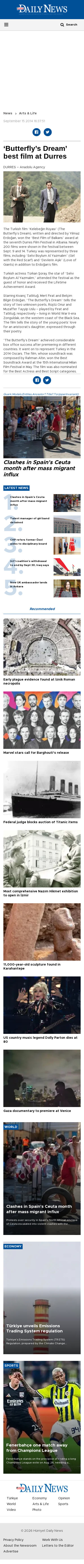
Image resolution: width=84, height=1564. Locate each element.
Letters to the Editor (58, 1545)
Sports (63, 1504)
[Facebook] (36, 132)
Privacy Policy (13, 1540)
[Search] (62, 24)
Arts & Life (28, 113)
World (11, 1504)
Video (11, 1509)
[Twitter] (48, 132)
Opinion (64, 1498)
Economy (39, 1498)
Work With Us (52, 1540)
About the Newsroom (20, 1545)
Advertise (10, 1551)
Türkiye (12, 1498)
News (7, 113)
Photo (36, 1509)
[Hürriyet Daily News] (42, 9)
